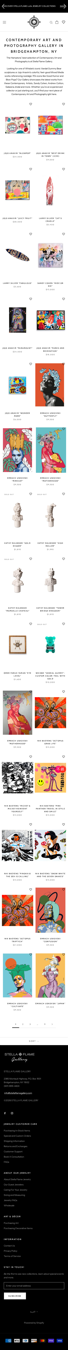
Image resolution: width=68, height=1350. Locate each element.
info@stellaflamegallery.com (18, 1093)
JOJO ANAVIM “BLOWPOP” (17, 153)
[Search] (51, 22)
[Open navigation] (4, 22)
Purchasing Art (11, 1223)
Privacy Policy (10, 1250)
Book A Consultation (14, 1156)
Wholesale (9, 1205)
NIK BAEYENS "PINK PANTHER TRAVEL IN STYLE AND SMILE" (50, 809)
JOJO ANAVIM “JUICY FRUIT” (17, 218)
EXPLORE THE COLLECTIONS (59, 6)
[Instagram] (12, 1113)
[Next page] (52, 1024)
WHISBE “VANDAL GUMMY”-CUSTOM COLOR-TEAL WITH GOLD (50, 676)
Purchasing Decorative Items (18, 1228)
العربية (32, 1311)
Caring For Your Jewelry (15, 1189)
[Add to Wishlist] (30, 104)
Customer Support (13, 1151)
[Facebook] (5, 1113)
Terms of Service (12, 1256)
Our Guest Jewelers (14, 1184)
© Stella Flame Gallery (34, 1318)
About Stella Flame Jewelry (17, 1179)
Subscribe (15, 1296)
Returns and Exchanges (15, 1146)
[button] (3, 6)
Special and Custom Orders (17, 1135)
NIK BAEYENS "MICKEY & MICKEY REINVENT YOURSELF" (17, 809)
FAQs (6, 1162)
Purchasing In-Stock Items (17, 1130)
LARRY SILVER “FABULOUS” (17, 283)
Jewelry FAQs (10, 1200)
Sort (33, 1041)
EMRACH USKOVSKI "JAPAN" (50, 1003)
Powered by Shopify (34, 1322)
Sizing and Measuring (14, 1195)
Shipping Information (14, 1141)
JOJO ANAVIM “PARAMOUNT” (18, 348)
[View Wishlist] (61, 22)
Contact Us (9, 1245)
